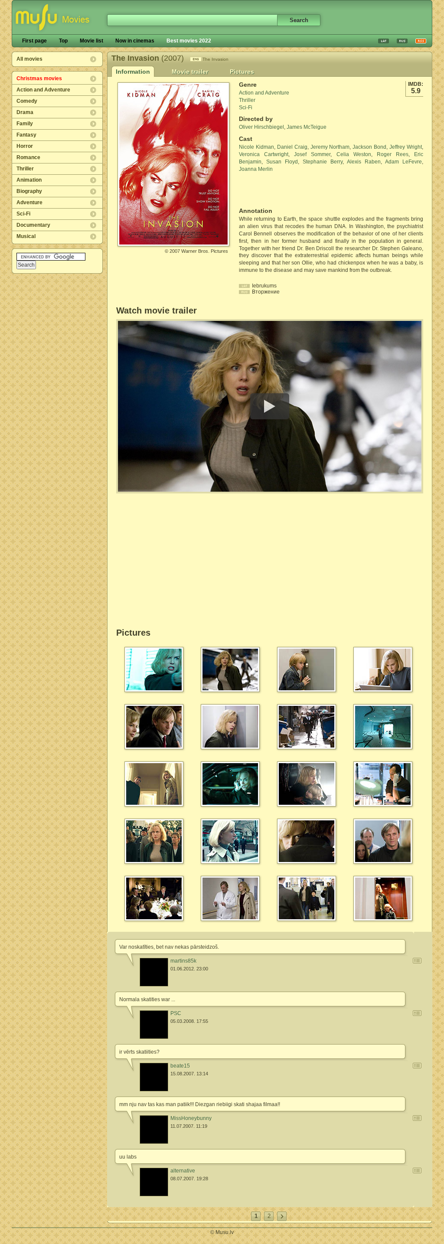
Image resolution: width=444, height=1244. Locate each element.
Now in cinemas (134, 41)
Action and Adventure (43, 90)
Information (133, 71)
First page (34, 41)
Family (24, 124)
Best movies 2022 (188, 41)
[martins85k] (154, 972)
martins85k (183, 961)
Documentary (33, 225)
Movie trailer (190, 71)
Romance (28, 157)
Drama (24, 112)
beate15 (180, 1066)
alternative (182, 1171)
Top (63, 41)
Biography (29, 191)
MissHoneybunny (191, 1118)
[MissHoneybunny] (154, 1129)
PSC (175, 1013)
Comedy (26, 101)
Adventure (29, 202)
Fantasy (26, 135)
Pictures (242, 71)
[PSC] (154, 1024)
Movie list (91, 41)
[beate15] (154, 1077)
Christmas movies (39, 78)
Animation (29, 180)
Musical (26, 236)
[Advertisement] (289, 190)
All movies (29, 59)
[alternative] (154, 1182)
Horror (24, 146)
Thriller (25, 169)
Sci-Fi (23, 214)
